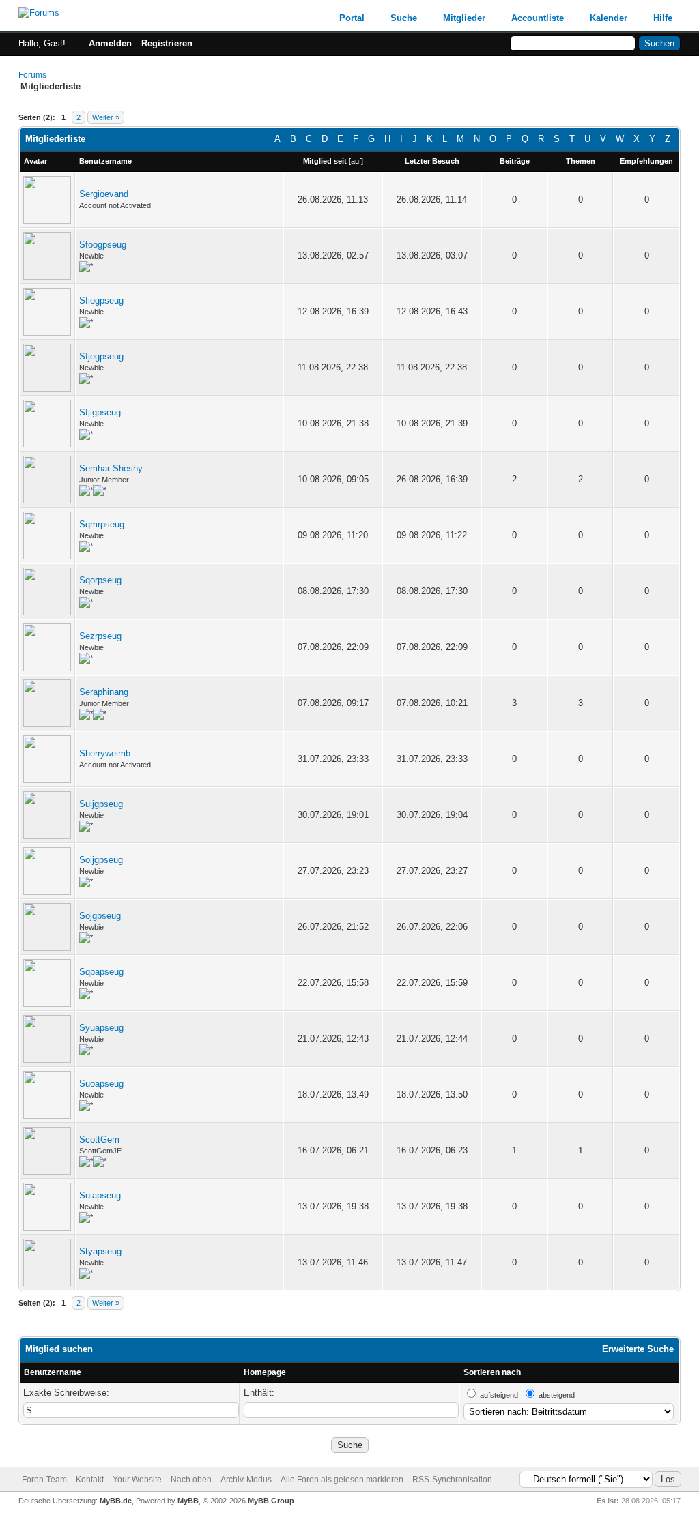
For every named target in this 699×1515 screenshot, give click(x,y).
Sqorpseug (100, 580)
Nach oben (191, 1479)
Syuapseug (101, 1028)
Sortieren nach (492, 1372)
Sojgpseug (100, 916)
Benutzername (52, 1372)
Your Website (137, 1479)
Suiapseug (100, 1195)
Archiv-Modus (246, 1479)
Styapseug (100, 1251)
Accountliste (537, 18)
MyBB (188, 1501)
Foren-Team (44, 1479)
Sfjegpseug (101, 356)
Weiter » (105, 117)
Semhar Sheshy (111, 468)
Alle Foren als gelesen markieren (342, 1479)
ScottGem (99, 1139)
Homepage (265, 1372)
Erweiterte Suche (638, 1349)
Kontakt (90, 1479)
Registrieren (166, 43)
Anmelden (110, 43)
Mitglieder (464, 18)
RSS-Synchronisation (452, 1479)
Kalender (608, 18)
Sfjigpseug (100, 412)
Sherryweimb (104, 753)
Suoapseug (101, 1083)
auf (356, 161)
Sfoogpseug (102, 244)
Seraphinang (103, 692)
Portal (352, 18)
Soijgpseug (101, 860)
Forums (32, 75)
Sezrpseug (100, 636)
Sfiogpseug (101, 300)
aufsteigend (499, 1395)
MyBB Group (271, 1501)
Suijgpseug (101, 804)
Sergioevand (103, 194)
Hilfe (662, 18)
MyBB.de (116, 1501)
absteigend (557, 1395)
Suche (403, 18)
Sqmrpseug (101, 524)
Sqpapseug (101, 972)
